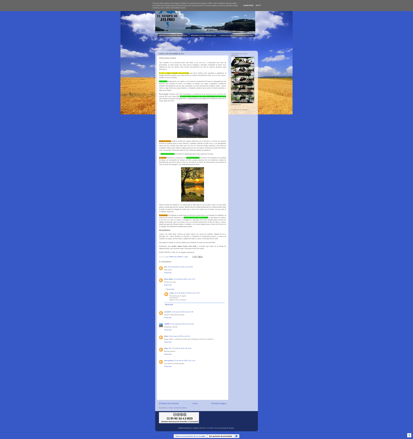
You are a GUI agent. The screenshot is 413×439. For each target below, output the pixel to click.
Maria (166, 336)
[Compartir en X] (197, 257)
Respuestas (170, 289)
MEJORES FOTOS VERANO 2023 (203, 35)
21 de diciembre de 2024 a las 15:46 (186, 293)
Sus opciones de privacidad (220, 436)
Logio (172, 293)
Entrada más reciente (169, 403)
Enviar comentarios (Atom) (178, 408)
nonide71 (167, 312)
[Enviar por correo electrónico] (193, 257)
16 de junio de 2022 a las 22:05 (182, 312)
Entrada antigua (218, 403)
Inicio (195, 403)
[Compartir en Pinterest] (202, 257)
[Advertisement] (196, 45)
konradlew (210, 428)
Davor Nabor (168, 279)
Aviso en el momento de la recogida (190, 436)
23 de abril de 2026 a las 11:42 (184, 360)
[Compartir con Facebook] (200, 257)
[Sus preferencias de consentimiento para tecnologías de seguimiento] (409, 435)
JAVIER (167, 324)
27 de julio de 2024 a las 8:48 (181, 348)
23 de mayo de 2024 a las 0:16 (179, 336)
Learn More (248, 5)
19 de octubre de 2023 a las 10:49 (182, 324)
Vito (165, 267)
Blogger (231, 428)
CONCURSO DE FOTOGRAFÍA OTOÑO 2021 (236, 35)
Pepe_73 (167, 348)
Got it (258, 5)
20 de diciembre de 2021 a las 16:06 (180, 267)
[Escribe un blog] (195, 257)
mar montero (168, 360)
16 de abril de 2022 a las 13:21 (184, 279)
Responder (168, 272)
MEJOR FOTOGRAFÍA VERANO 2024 (173, 35)
